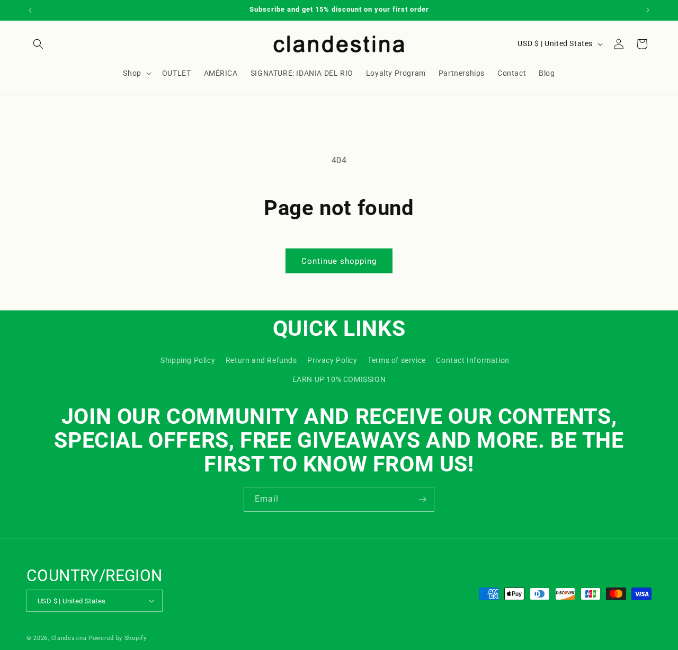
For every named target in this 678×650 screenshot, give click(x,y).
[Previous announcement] (30, 10)
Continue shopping (339, 261)
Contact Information (472, 360)
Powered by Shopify (117, 638)
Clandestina (69, 638)
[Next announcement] (647, 10)
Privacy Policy (332, 360)
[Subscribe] (422, 499)
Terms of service (397, 360)
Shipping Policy (187, 360)
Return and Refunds (261, 360)
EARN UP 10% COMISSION (339, 379)
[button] (38, 44)
